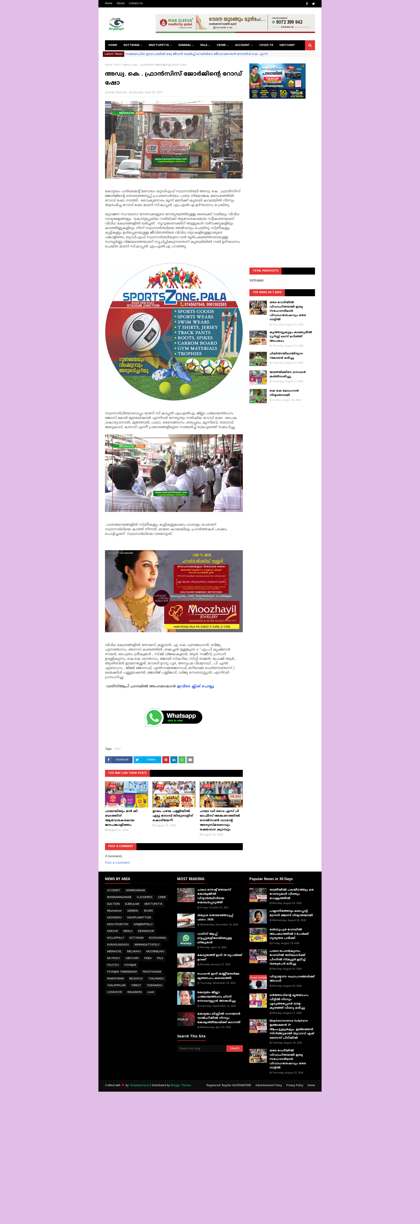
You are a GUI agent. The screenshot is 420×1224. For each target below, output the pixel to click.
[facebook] (307, 4)
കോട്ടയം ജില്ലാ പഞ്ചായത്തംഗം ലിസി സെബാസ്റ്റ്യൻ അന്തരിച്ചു (216, 997)
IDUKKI (148, 911)
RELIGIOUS (136, 979)
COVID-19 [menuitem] (266, 45)
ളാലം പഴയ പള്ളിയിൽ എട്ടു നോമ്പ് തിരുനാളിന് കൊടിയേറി (172, 815)
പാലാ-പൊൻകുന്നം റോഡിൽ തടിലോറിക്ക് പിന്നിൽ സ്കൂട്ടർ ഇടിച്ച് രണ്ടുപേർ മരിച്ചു (287, 957)
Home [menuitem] (112, 45)
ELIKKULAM (132, 904)
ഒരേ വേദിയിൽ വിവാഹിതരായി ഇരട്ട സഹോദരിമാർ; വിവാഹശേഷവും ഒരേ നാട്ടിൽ (288, 311)
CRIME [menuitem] (221, 45)
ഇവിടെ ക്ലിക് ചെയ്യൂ (195, 686)
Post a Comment (117, 863)
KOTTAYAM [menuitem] (131, 45)
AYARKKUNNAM (135, 890)
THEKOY (136, 985)
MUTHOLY (113, 958)
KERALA (128, 931)
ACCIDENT (113, 890)
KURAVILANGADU (118, 945)
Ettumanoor (114, 911)
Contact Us (136, 3)
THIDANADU (154, 985)
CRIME (162, 897)
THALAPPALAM (116, 985)
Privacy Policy (294, 1085)
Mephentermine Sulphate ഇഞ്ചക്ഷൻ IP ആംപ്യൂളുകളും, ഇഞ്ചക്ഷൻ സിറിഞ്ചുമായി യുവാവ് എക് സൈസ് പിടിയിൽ (292, 1029)
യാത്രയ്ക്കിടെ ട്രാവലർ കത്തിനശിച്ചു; (288, 374)
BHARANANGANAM (119, 897)
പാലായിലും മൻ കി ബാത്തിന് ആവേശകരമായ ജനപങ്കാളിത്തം (121, 818)
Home (108, 3)
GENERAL (132, 911)
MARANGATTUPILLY (147, 945)
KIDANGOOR (146, 931)
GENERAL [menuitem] (184, 45)
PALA (118, 65)
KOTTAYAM (137, 938)
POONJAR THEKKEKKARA (122, 972)
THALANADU (156, 979)
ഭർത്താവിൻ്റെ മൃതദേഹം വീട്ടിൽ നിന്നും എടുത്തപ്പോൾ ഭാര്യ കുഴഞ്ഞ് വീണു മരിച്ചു (289, 1002)
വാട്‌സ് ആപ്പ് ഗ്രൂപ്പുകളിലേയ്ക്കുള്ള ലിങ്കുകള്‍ (214, 938)
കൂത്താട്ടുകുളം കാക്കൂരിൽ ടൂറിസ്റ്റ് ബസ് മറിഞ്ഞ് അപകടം (291, 337)
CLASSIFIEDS (144, 897)
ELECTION (113, 904)
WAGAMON (134, 992)
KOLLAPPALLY (115, 938)
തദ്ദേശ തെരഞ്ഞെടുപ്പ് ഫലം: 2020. (215, 918)
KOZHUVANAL (157, 938)
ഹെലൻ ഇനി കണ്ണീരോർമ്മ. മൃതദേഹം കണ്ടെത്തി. (218, 976)
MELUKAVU (134, 951)
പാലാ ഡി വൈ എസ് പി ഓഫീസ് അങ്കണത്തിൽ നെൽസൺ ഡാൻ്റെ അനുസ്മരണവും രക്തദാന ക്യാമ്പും (220, 820)
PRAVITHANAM (152, 972)
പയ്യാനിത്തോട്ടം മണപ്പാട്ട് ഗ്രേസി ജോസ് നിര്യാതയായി (291, 913)
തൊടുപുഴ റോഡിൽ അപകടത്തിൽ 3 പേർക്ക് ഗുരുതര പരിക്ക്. (289, 934)
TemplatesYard (139, 1085)
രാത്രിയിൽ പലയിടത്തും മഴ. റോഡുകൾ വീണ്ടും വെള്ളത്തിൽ (292, 894)
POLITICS (113, 965)
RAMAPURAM (115, 979)
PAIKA (148, 958)
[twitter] (313, 4)
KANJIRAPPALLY (143, 924)
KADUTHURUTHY (117, 924)
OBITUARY (132, 958)
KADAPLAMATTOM (139, 917)
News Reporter (117, 92)
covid (150, 992)
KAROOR (112, 931)
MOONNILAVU (155, 951)
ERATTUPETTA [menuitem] (159, 45)
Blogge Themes (181, 1085)
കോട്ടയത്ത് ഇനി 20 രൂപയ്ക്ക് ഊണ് (219, 957)
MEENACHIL (114, 951)
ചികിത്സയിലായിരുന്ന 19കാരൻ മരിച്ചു (286, 356)
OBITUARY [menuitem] (287, 45)
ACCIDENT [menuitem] (242, 45)
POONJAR (130, 965)
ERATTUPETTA (153, 904)
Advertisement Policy (269, 1085)
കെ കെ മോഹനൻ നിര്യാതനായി (284, 393)
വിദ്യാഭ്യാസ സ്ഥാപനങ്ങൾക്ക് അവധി (292, 979)
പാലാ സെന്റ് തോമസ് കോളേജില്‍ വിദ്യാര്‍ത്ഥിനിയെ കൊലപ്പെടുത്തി (214, 896)
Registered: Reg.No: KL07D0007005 (228, 1085)
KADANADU (114, 917)
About (120, 3)
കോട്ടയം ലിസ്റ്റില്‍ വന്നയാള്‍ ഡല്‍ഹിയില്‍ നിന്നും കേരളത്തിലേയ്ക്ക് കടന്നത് (218, 1018)
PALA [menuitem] (203, 45)
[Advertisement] (282, 172)
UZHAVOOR (114, 992)
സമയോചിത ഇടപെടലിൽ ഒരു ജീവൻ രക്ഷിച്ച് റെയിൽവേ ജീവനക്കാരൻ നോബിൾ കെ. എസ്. (196, 54)
